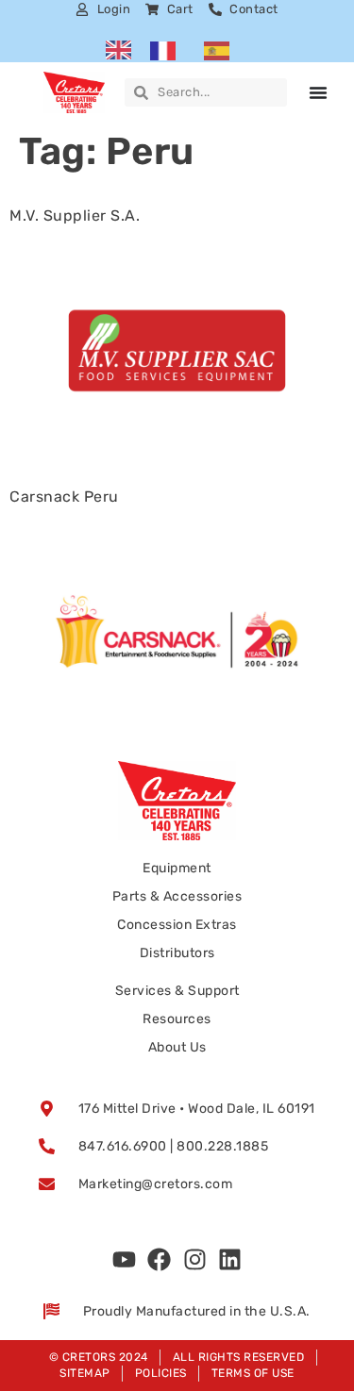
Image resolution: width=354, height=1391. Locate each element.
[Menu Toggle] (318, 92)
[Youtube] (123, 1259)
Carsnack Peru (64, 496)
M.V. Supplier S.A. (74, 215)
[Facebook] (159, 1259)
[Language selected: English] (177, 50)
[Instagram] (194, 1259)
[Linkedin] (230, 1259)
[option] (167, 50)
